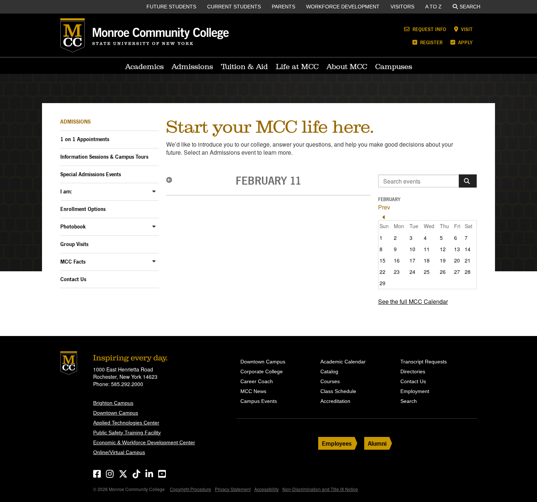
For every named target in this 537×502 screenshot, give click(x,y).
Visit (466, 29)
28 (468, 271)
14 (468, 249)
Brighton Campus (113, 403)
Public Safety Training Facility (127, 432)
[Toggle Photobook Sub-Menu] (154, 226)
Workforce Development (343, 7)
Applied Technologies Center (126, 423)
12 (443, 249)
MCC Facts (72, 261)
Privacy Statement (233, 489)
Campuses (393, 66)
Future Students (171, 7)
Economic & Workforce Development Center (144, 442)
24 (412, 271)
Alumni (377, 443)
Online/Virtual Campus (119, 452)
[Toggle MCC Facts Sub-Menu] (154, 261)
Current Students (234, 7)
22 (382, 271)
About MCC (347, 66)
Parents (283, 7)
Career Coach (256, 381)
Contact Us (73, 279)
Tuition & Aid (244, 66)
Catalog (329, 371)
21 (468, 260)
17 (412, 260)
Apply (465, 42)
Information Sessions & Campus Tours (104, 156)
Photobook (73, 226)
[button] (171, 179)
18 (427, 260)
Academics (144, 66)
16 (397, 260)
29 (382, 283)
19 (443, 260)
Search (470, 7)
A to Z (433, 7)
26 (443, 271)
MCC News (253, 391)
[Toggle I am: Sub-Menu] (154, 191)
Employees (337, 443)
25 (427, 271)
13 (457, 249)
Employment (414, 391)
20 (457, 260)
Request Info (428, 29)
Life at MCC (297, 66)
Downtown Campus (115, 413)
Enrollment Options (83, 208)
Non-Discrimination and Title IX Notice (320, 489)
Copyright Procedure (190, 489)
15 (382, 260)
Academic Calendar (343, 362)
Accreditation (335, 401)
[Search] (468, 181)
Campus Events (258, 401)
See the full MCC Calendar (413, 301)
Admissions (192, 66)
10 (412, 249)
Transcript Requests (423, 362)
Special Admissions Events (90, 174)
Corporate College (261, 371)
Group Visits (74, 244)
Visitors (402, 7)
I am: (66, 191)
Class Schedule (338, 391)
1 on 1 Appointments (84, 139)
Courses (330, 381)
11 (427, 249)
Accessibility (266, 489)
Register (430, 42)
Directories (412, 371)
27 (457, 271)
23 (397, 271)
